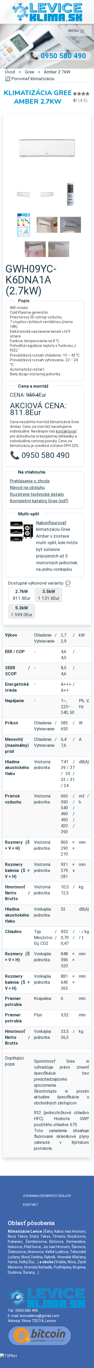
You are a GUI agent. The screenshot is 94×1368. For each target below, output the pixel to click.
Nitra (72, 1262)
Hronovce (36, 1252)
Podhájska (62, 1267)
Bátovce (56, 1241)
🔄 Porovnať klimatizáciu (29, 78)
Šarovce (78, 1247)
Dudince (14, 1272)
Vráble (60, 1262)
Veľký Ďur (26, 1262)
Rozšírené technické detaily (37, 494)
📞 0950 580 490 (58, 55)
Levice (36, 1231)
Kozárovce (76, 1236)
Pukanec (15, 1241)
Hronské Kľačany (71, 1257)
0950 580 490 (26, 1310)
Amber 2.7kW (57, 71)
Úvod (10, 71)
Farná (12, 1262)
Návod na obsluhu (27, 487)
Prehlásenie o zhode (30, 481)
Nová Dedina (31, 1257)
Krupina (79, 1267)
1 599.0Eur (21, 611)
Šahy (48, 1231)
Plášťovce (32, 1247)
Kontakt (30, 1205)
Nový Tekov (17, 1236)
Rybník (49, 1257)
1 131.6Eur (49, 595)
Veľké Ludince (56, 1252)
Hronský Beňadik (38, 1267)
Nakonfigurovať (51, 522)
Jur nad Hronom (56, 1247)
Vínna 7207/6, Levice (38, 1321)
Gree (29, 71)
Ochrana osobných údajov (47, 1196)
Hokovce (15, 1247)
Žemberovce (36, 1241)
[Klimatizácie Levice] (47, 11)
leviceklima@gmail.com (39, 1316)
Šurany (28, 1272)
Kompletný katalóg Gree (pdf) (39, 500)
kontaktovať (66, 431)
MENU (74, 30)
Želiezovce (17, 1252)
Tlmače (58, 1236)
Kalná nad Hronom (69, 1231)
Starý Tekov (40, 1236)
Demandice (75, 1241)
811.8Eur (22, 595)
